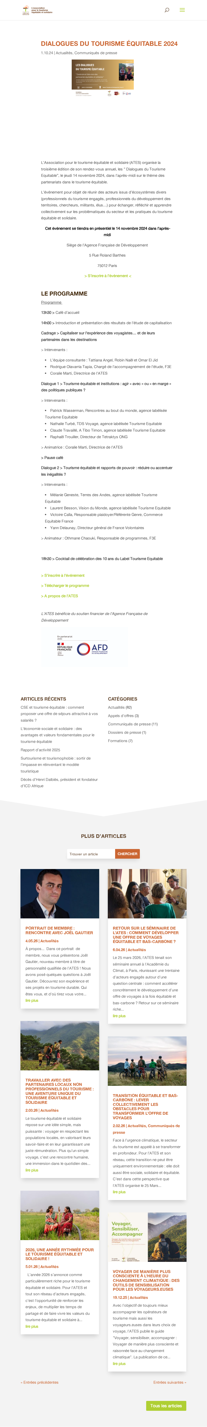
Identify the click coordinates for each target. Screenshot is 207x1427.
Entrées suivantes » (169, 1382)
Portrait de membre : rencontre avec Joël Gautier (59, 930)
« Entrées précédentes (40, 1382)
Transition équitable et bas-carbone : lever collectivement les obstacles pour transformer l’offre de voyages (145, 1106)
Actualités (64, 52)
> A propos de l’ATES (60, 595)
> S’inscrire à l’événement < (107, 275)
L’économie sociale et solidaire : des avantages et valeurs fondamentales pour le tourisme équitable (57, 735)
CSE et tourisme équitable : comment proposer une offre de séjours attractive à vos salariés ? (59, 714)
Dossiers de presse (124, 732)
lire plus (31, 1000)
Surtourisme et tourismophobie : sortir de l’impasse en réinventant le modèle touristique (56, 765)
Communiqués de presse (95, 52)
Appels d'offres (121, 715)
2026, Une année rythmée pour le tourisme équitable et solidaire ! (59, 1254)
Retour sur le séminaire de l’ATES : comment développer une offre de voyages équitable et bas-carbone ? (146, 934)
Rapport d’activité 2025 (40, 749)
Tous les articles (166, 1405)
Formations (117, 740)
